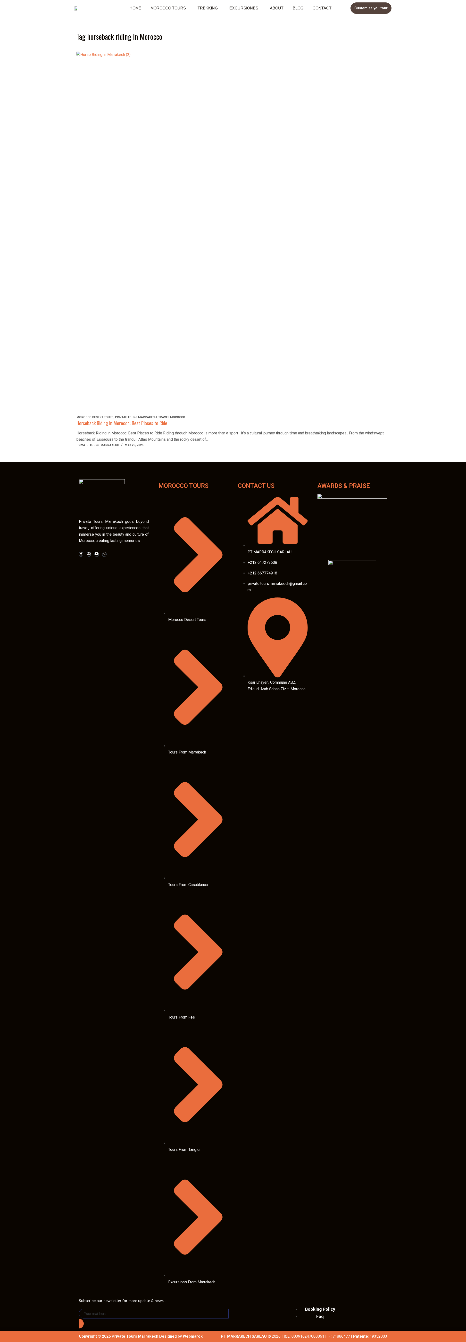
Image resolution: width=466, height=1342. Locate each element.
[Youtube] (96, 554)
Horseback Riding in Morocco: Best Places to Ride (121, 423)
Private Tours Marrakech (136, 417)
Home (135, 8)
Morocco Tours (168, 8)
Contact (322, 8)
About (276, 8)
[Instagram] (104, 554)
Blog (298, 8)
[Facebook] (81, 554)
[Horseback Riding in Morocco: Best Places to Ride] (233, 233)
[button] (169, 8)
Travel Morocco (171, 417)
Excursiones (243, 8)
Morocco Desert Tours (95, 417)
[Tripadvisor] (89, 554)
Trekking (208, 8)
